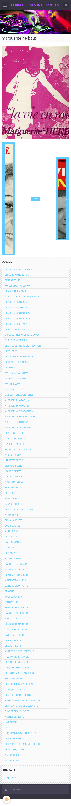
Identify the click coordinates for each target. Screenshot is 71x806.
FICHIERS (10, 367)
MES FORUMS (12, 760)
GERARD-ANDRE (13, 476)
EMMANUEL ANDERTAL (17, 607)
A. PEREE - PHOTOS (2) (17, 405)
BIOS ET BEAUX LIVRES (17, 711)
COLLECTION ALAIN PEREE (19, 394)
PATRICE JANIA (13, 542)
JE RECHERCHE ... (14, 738)
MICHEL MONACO (14, 569)
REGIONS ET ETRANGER (17, 656)
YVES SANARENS (14, 596)
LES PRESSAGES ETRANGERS (20, 356)
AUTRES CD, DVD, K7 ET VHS (19, 651)
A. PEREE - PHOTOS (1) (17, 400)
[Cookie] (6, 799)
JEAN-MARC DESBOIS (16, 575)
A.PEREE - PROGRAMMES (18, 427)
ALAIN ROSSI (11, 531)
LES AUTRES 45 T (14, 645)
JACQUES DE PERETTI (16, 613)
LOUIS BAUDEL (12, 525)
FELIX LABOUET (13, 520)
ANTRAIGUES (12, 755)
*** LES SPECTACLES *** (17, 285)
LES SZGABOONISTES (16, 624)
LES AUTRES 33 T (14, 640)
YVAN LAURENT (13, 558)
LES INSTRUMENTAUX (16, 662)
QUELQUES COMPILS (16, 340)
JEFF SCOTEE (12, 493)
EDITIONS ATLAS (13, 678)
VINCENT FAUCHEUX (16, 580)
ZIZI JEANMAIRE (13, 465)
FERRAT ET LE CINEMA (17, 362)
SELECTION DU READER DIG (19, 673)
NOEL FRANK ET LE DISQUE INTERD (23, 296)
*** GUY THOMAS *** (15, 378)
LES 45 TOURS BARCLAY (17, 318)
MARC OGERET (13, 471)
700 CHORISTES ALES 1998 (19, 509)
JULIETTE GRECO (14, 460)
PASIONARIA (11, 498)
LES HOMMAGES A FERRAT (19, 684)
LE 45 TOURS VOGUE (16, 291)
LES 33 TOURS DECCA (16, 302)
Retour (35, 199)
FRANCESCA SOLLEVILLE (18, 449)
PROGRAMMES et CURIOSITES (20, 733)
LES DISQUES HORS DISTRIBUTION (23, 345)
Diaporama (10, 777)
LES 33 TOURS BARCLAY (17, 313)
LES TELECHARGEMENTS (18, 695)
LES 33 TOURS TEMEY (16, 324)
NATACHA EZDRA (14, 482)
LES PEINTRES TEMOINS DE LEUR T (23, 744)
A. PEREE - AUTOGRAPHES (19, 411)
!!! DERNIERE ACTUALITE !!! (19, 269)
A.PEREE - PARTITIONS (16, 422)
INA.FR (8, 727)
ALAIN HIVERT (12, 515)
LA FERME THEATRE (15, 635)
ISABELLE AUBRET (14, 444)
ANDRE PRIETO (13, 455)
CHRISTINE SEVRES (15, 438)
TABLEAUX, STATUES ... (17, 749)
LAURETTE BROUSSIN (16, 564)
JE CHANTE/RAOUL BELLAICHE (21, 705)
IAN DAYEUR (11, 602)
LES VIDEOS (11, 351)
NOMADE (10, 547)
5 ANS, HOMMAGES (15, 689)
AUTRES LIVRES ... (14, 716)
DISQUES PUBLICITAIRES (18, 667)
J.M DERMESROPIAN (16, 629)
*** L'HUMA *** (12, 384)
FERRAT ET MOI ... (14, 280)
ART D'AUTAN (11, 618)
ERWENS (9, 591)
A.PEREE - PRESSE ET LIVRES (20, 416)
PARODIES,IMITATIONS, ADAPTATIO (23, 700)
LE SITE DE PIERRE (14, 433)
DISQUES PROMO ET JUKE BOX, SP (23, 334)
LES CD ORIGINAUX (15, 329)
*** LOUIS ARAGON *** (16, 373)
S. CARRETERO (12, 504)
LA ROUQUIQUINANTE (16, 585)
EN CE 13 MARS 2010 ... (17, 274)
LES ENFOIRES (12, 536)
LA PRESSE (11, 722)
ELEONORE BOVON (15, 487)
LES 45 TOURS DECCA (16, 307)
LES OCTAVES (12, 553)
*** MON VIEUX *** (14, 389)
